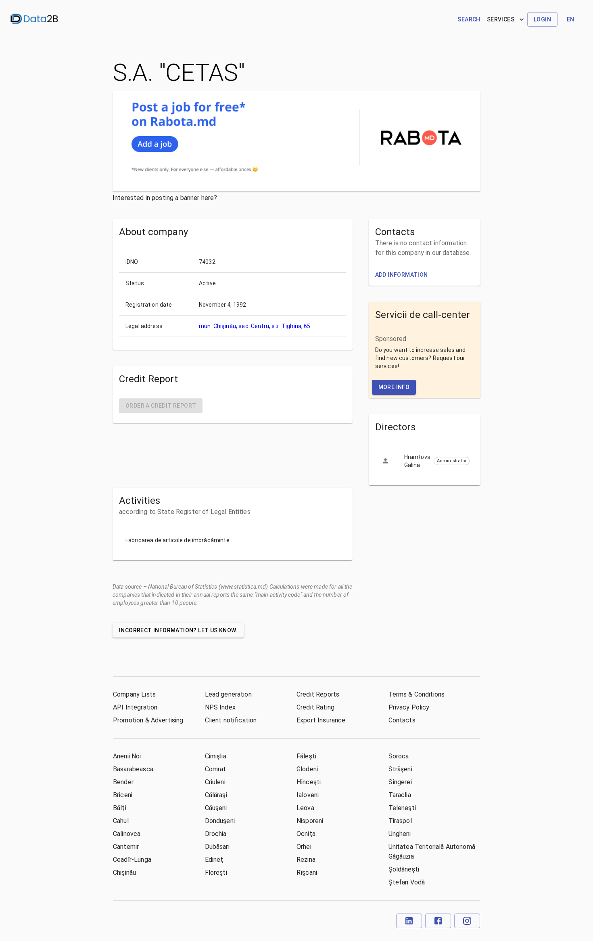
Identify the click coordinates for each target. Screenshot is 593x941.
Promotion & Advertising (148, 720)
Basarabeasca (133, 769)
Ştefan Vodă (406, 882)
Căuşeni (216, 808)
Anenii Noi (127, 756)
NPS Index (220, 707)
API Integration (135, 707)
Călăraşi (216, 795)
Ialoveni (307, 795)
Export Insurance (320, 720)
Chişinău (124, 872)
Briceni (122, 795)
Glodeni (307, 769)
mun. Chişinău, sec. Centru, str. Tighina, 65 (255, 326)
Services (500, 19)
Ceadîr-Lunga (132, 859)
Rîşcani (306, 872)
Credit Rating (315, 707)
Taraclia (399, 795)
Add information (401, 275)
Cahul (121, 821)
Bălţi (119, 808)
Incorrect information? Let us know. (178, 630)
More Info (394, 387)
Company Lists (134, 694)
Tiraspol (400, 821)
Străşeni (400, 769)
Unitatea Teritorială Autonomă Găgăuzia (431, 851)
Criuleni (215, 782)
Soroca (398, 756)
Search (468, 19)
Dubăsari (217, 846)
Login (542, 19)
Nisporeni (309, 821)
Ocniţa (305, 834)
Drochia (216, 834)
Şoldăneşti (404, 869)
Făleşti (306, 756)
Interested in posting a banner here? (165, 198)
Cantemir (126, 846)
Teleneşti (402, 808)
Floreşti (216, 872)
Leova (305, 808)
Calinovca (126, 834)
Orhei (303, 846)
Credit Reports (317, 694)
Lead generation (228, 694)
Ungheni (399, 834)
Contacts (402, 720)
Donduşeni (220, 821)
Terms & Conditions (416, 694)
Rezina (305, 859)
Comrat (215, 769)
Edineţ (214, 859)
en (570, 19)
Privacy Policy (409, 707)
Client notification (231, 720)
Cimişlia (215, 756)
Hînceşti (308, 782)
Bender (123, 782)
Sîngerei (400, 782)
